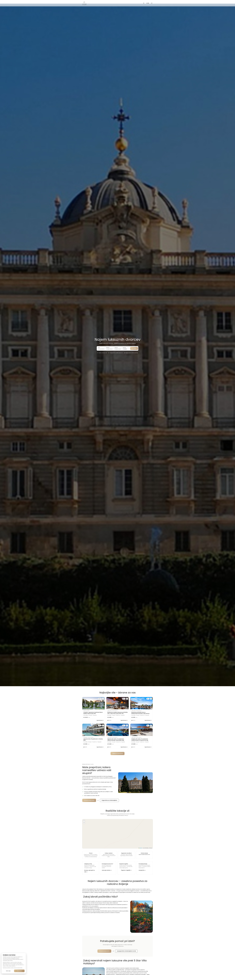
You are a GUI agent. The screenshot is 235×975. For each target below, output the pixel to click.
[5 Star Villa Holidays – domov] (84, 3)
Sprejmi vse (19, 970)
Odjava (116, 347)
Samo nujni (8, 970)
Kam (99, 347)
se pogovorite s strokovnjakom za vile (126, 951)
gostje (124, 347)
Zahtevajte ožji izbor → (107, 870)
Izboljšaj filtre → (142, 870)
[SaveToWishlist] (103, 699)
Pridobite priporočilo (89, 800)
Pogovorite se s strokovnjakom (109, 800)
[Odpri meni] (152, 3)
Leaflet (140, 847)
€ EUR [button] (147, 3)
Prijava (107, 347)
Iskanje (134, 348)
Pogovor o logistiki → (126, 870)
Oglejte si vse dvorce (117, 753)
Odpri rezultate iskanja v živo (144, 854)
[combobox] (126, 349)
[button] (144, 3)
